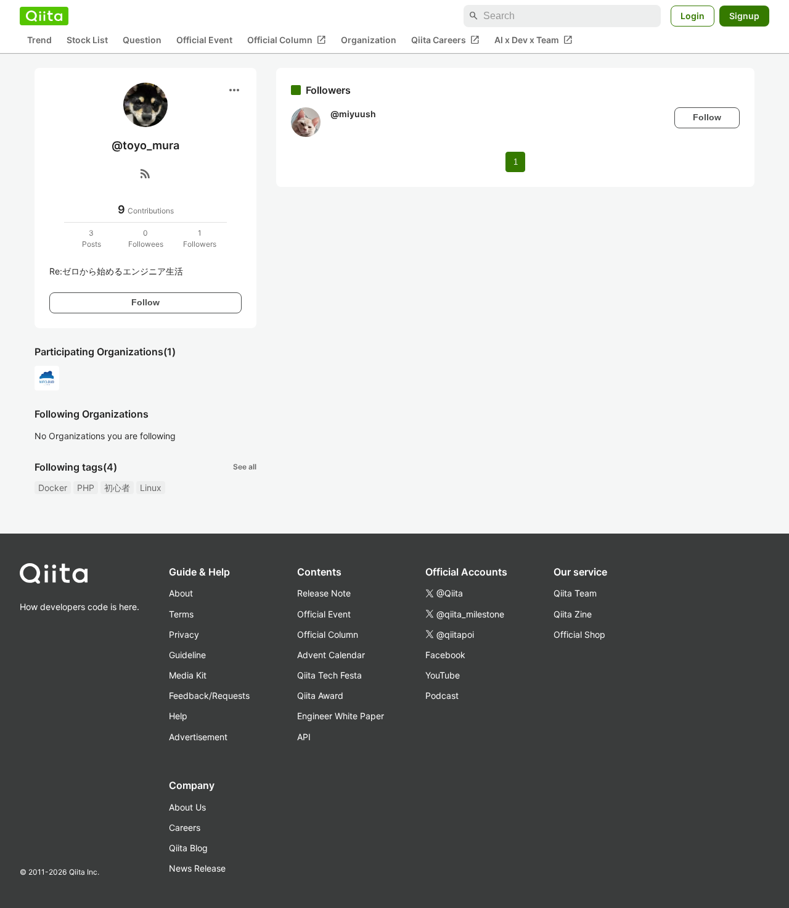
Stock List (87, 40)
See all (244, 466)
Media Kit (187, 675)
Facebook (445, 655)
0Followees (145, 238)
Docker (52, 487)
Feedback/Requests (209, 695)
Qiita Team (575, 593)
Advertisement (198, 737)
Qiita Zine (573, 614)
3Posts (91, 238)
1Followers (199, 238)
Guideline (187, 655)
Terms (181, 614)
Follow (145, 302)
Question (142, 40)
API (304, 737)
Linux (150, 487)
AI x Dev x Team (533, 40)
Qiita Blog (188, 848)
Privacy (184, 634)
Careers (184, 827)
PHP (85, 487)
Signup (744, 15)
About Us (187, 807)
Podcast (442, 695)
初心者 (117, 487)
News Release (197, 868)
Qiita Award (320, 695)
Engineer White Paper (340, 716)
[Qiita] (44, 16)
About (181, 593)
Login (693, 15)
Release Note (324, 593)
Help (178, 716)
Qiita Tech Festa (329, 675)
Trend (39, 40)
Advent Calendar (331, 655)
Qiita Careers (445, 40)
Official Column (286, 40)
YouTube (442, 675)
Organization (368, 40)
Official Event (204, 40)
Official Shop (579, 634)
